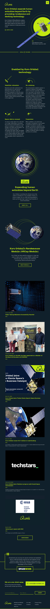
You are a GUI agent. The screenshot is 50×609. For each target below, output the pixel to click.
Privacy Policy (38, 602)
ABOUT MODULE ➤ (25, 265)
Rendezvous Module (18, 602)
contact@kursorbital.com (36, 583)
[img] (24, 52)
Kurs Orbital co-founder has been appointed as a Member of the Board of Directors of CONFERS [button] (23, 356)
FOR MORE (28, 52)
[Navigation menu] (47, 2)
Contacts (28, 604)
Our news (28, 602)
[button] (5, 30)
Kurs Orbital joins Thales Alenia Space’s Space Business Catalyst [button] (22, 399)
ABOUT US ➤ (25, 205)
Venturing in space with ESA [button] (14, 529)
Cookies (37, 604)
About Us (16, 606)
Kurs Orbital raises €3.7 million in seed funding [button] (20, 441)
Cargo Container (18, 604)
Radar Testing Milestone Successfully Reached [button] (19, 314)
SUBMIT (40, 592)
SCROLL (21, 52)
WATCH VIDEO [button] (10, 30)
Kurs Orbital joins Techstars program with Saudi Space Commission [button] (22, 485)
